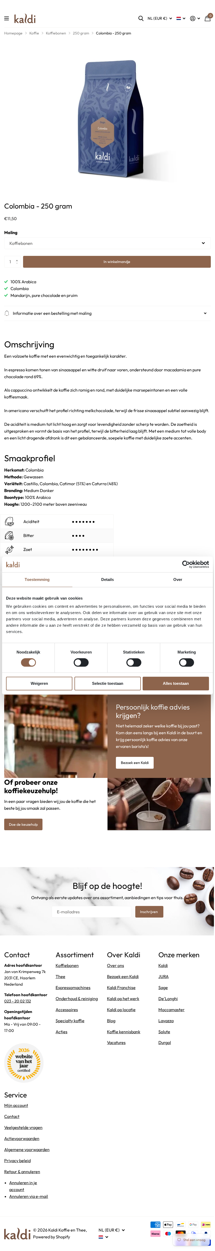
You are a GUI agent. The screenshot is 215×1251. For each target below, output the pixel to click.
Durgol (161, 1044)
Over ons (113, 966)
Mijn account (16, 1107)
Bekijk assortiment (7, 18)
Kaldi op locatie (119, 1011)
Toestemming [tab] (37, 579)
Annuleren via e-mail (28, 1204)
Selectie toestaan (107, 683)
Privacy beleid (17, 1169)
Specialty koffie (69, 1022)
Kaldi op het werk (121, 999)
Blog (109, 1022)
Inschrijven (147, 913)
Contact (11, 1118)
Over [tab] (177, 579)
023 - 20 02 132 (17, 1002)
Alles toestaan (176, 683)
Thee (59, 977)
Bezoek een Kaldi (133, 764)
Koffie (34, 33)
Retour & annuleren (22, 1180)
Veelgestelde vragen (23, 1129)
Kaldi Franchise (119, 988)
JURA (160, 977)
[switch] (81, 662)
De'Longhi (165, 999)
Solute (161, 1033)
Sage (160, 988)
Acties (60, 1033)
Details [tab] (107, 579)
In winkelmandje (117, 261)
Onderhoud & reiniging (76, 999)
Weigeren (39, 683)
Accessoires (66, 1011)
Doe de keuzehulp (23, 825)
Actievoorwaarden (21, 1140)
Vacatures (114, 1044)
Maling (10, 232)
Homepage (13, 33)
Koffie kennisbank (121, 1033)
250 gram (81, 33)
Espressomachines (72, 988)
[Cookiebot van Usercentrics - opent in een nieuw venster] (186, 564)
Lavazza (163, 1022)
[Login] (195, 18)
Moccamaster (168, 1011)
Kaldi (160, 966)
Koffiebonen (56, 33)
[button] (18, 257)
